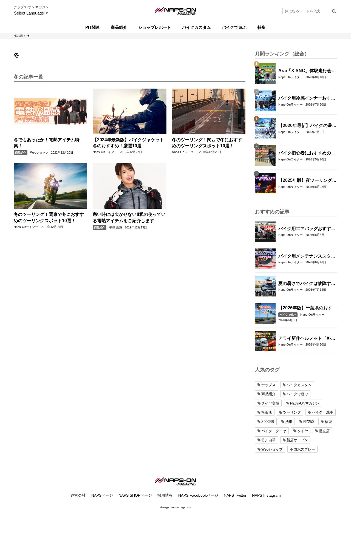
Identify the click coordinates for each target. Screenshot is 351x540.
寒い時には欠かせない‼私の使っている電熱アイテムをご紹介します (129, 217)
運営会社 (78, 495)
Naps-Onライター (105, 152)
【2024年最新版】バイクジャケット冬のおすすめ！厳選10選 (128, 142)
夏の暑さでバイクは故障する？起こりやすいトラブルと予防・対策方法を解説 (306, 284)
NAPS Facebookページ (198, 495)
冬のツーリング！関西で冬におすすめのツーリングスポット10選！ (207, 142)
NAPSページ (102, 495)
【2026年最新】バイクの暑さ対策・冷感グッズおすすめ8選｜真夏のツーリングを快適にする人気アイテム (307, 126)
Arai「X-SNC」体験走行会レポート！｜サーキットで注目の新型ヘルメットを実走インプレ (307, 71)
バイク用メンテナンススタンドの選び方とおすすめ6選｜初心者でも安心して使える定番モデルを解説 (306, 256)
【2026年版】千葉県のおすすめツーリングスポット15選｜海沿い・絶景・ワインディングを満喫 (307, 308)
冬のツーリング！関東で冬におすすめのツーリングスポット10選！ (49, 217)
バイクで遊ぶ (288, 314)
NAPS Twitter (235, 495)
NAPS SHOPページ (135, 495)
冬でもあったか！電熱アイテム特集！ (47, 142)
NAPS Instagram (266, 495)
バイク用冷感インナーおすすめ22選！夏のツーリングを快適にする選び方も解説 (307, 98)
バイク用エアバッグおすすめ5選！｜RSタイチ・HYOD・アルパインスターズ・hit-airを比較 (306, 229)
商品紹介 (20, 152)
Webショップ (39, 152)
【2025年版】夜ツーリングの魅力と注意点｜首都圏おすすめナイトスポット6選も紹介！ (307, 180)
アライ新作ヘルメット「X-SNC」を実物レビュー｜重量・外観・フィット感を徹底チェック (306, 338)
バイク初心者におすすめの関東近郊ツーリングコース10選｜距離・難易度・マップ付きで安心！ (307, 153)
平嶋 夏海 (115, 227)
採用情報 (165, 495)
